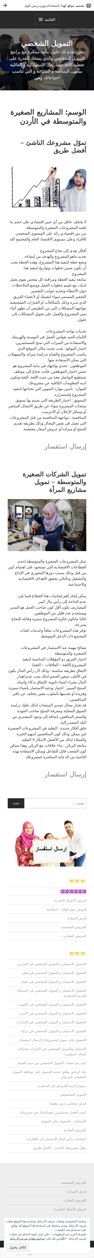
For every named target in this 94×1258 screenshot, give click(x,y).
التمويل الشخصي (47, 43)
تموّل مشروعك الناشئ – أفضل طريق (53, 146)
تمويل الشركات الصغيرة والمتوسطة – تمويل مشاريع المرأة (54, 482)
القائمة (50, 19)
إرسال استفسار (65, 446)
